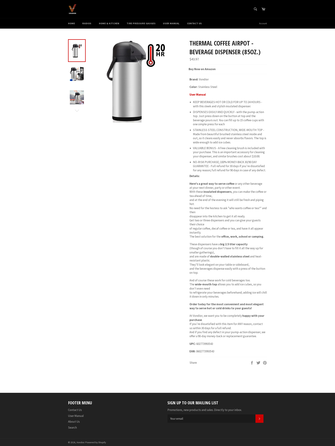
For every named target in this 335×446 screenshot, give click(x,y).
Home (71, 23)
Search (72, 427)
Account (263, 23)
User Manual (171, 23)
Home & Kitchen (109, 23)
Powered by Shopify (95, 442)
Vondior (80, 442)
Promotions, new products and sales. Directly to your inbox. (205, 410)
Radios (86, 23)
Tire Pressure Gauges (141, 23)
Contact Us (194, 23)
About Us (74, 421)
